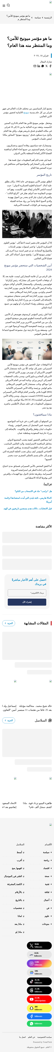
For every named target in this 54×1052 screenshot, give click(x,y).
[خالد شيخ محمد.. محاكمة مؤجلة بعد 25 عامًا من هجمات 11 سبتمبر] (34, 690)
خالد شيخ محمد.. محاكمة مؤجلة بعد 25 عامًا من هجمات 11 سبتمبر (34, 708)
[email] (35, 66)
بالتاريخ (20, 900)
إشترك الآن (27, 602)
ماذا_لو (20, 932)
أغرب (20, 860)
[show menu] (4, 6)
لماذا (21, 916)
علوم (47, 916)
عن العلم (31, 1037)
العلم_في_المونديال (14, 876)
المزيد (10, 623)
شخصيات (18, 908)
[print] (50, 66)
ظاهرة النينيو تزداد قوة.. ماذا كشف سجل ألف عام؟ (37, 805)
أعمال (46, 900)
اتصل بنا (22, 1037)
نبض (36, 954)
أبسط (20, 852)
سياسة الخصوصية (44, 1037)
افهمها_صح (18, 868)
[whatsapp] (42, 66)
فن (48, 908)
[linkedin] (38, 66)
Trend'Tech (47, 1042)
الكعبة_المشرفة (15, 884)
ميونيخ (26, 112)
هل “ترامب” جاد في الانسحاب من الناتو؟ (33, 491)
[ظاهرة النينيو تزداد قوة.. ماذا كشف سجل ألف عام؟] (34, 787)
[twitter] (46, 66)
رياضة (46, 860)
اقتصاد (46, 868)
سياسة (38, 17)
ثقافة (47, 892)
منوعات (45, 924)
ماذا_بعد (19, 924)
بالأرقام (19, 892)
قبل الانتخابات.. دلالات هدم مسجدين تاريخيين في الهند (28, 508)
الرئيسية (48, 17)
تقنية (47, 884)
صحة (47, 876)
